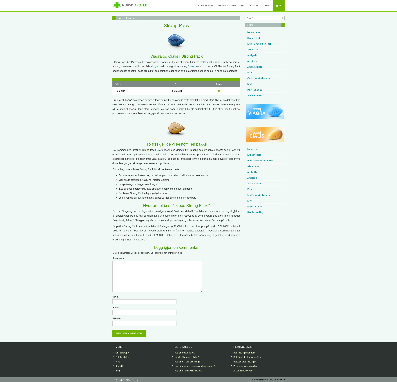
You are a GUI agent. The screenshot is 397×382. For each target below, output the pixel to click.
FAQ (243, 5)
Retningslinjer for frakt (244, 352)
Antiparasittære (254, 66)
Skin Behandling (255, 95)
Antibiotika (252, 60)
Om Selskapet (205, 5)
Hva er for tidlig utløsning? (187, 361)
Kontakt (255, 5)
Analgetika (252, 55)
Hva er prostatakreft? (184, 352)
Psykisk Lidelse (254, 89)
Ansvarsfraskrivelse (242, 370)
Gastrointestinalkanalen (258, 78)
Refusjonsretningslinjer (244, 361)
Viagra (154, 66)
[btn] (283, 18)
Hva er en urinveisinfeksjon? (188, 370)
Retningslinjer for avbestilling (247, 357)
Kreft (249, 83)
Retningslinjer (227, 5)
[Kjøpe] (219, 90)
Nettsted (116, 318)
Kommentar (118, 258)
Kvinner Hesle (254, 38)
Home (120, 17)
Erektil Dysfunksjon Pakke (260, 43)
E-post (116, 307)
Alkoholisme (253, 49)
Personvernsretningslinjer (245, 366)
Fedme (250, 72)
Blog (267, 5)
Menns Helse (253, 32)
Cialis (191, 66)
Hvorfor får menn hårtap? (186, 357)
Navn (115, 296)
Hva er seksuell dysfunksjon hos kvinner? (194, 366)
